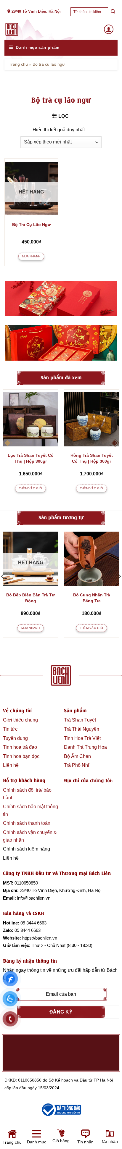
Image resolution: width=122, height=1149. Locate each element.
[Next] (114, 443)
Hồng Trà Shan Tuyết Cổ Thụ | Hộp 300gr (91, 458)
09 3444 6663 (33, 922)
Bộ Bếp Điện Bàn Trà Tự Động (30, 598)
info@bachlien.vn (33, 898)
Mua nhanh (31, 256)
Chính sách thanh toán (26, 823)
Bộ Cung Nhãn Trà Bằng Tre (91, 598)
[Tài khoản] (108, 29)
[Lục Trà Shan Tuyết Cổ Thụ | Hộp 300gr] (30, 419)
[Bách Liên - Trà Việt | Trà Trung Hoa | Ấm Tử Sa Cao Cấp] (11, 29)
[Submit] (113, 11)
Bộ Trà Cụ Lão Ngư (31, 224)
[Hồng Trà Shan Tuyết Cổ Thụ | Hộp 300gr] (91, 419)
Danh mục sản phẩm (37, 47)
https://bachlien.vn (39, 937)
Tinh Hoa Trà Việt (82, 738)
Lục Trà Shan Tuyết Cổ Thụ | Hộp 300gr (31, 458)
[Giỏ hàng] (33, 1139)
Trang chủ (18, 64)
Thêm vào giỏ (30, 488)
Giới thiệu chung (20, 719)
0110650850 (26, 882)
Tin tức (10, 729)
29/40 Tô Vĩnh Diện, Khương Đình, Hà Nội (60, 890)
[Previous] (7, 443)
